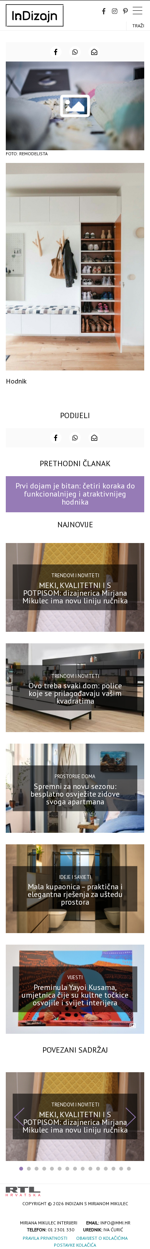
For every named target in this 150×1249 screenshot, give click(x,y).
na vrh (136, 1189)
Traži (138, 25)
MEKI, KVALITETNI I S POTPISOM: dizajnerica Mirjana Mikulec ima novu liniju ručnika (75, 593)
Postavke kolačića (75, 1245)
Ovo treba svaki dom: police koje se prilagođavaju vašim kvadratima (75, 693)
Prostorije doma (75, 776)
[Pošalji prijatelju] (94, 52)
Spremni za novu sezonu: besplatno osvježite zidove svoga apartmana (75, 793)
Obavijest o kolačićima (102, 1238)
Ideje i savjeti (75, 877)
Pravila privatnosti (45, 1238)
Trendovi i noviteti (75, 575)
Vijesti (75, 977)
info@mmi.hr (115, 1223)
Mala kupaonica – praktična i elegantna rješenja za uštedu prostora (75, 894)
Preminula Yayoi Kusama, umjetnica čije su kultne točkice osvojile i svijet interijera (75, 994)
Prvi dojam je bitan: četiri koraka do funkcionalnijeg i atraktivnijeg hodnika (75, 494)
